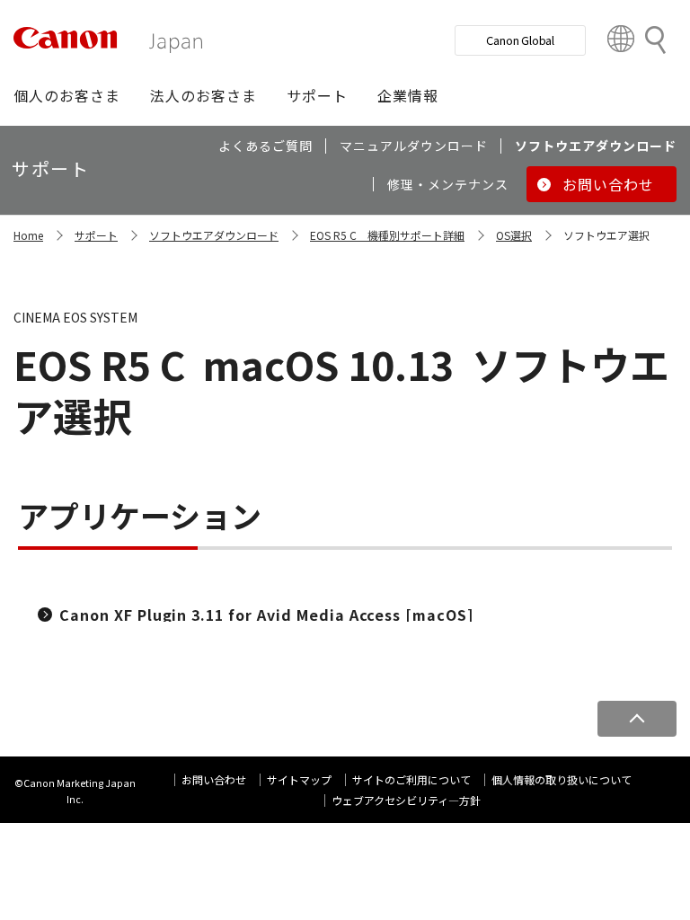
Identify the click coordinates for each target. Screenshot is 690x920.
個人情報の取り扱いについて (561, 779)
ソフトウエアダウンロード (214, 235)
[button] (66, 95)
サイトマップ (299, 779)
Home (28, 235)
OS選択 (514, 235)
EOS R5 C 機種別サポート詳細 (387, 235)
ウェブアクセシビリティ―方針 (406, 800)
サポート (96, 235)
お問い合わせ (213, 779)
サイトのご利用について (411, 779)
